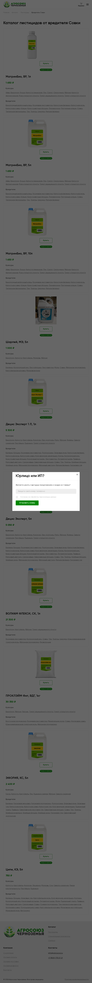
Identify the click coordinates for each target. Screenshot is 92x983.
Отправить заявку (27, 503)
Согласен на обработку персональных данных (38, 497)
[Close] (77, 474)
